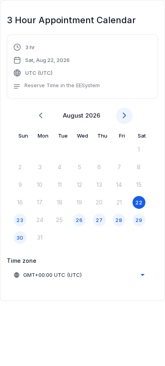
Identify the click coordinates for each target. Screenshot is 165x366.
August (73, 115)
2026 (92, 115)
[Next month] (124, 116)
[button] (56, 67)
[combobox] (79, 275)
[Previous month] (40, 116)
